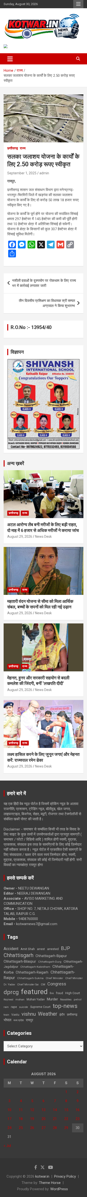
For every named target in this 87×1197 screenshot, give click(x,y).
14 (55, 1110)
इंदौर (62, 1014)
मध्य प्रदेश (19, 1020)
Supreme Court (40, 1007)
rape (14, 1007)
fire (52, 993)
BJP (65, 948)
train (6, 1014)
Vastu (15, 1014)
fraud (59, 993)
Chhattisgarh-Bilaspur (20, 961)
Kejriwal (8, 999)
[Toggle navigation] (10, 58)
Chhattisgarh (18, 955)
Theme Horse (50, 1183)
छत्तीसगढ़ (12, 148)
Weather (47, 1014)
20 (43, 1119)
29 (66, 1128)
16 (78, 1110)
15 (66, 1110)
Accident (11, 948)
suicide (23, 1007)
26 (32, 1128)
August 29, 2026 (19, 536)
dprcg (11, 992)
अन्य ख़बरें (15, 463)
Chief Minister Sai (28, 984)
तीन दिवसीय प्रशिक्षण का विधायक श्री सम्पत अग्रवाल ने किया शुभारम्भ (47, 303)
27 (43, 1128)
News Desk (43, 536)
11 (21, 1110)
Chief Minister (54, 978)
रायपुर (29, 1020)
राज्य (23, 148)
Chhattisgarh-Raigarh (32, 972)
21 (55, 1119)
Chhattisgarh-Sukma (30, 978)
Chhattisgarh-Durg (49, 961)
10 (9, 1110)
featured (34, 992)
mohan (19, 999)
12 (32, 1110)
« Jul (7, 1145)
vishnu (29, 1014)
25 (21, 1128)
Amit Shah (28, 949)
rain (6, 1007)
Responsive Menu (78, 4)
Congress (56, 983)
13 (43, 1110)
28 (55, 1128)
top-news (65, 1005)
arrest (41, 949)
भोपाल (7, 1020)
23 (78, 1119)
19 (32, 1119)
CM (43, 984)
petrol (77, 999)
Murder (52, 999)
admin (44, 173)
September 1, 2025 (21, 173)
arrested (53, 949)
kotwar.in (42, 1176)
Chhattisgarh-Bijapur (51, 956)
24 (9, 1128)
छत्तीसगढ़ (72, 1014)
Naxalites (66, 999)
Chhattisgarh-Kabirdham (35, 966)
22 (66, 1119)
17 (9, 1119)
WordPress (59, 1189)
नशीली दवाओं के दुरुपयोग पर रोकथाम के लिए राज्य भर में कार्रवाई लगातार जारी (44, 283)
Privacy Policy (65, 1176)
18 (21, 1119)
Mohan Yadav (36, 999)
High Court (72, 993)
